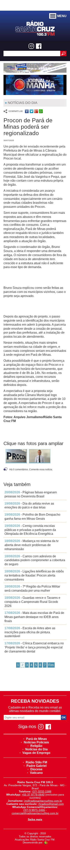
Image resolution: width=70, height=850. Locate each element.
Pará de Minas (36, 738)
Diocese (36, 769)
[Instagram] (31, 46)
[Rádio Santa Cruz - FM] (35, 27)
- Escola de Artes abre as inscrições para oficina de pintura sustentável (29, 632)
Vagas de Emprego (36, 752)
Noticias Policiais (36, 742)
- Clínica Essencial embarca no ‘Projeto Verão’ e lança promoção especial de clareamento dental (34, 647)
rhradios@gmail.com (51, 803)
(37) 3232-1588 (41, 791)
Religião (36, 745)
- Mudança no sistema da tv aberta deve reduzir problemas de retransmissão (31, 545)
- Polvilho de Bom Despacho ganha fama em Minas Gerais (32, 516)
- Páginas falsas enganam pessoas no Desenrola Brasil (30, 494)
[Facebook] (38, 46)
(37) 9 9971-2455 (34, 810)
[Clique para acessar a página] (35, 68)
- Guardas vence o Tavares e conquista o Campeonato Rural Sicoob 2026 (32, 602)
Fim (51, 665)
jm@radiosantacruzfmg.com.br (43, 800)
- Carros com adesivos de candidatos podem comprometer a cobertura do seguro (34, 560)
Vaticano (36, 772)
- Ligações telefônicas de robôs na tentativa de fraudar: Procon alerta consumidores (34, 575)
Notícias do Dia (36, 749)
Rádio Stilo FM (36, 762)
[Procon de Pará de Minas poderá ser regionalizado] (16, 456)
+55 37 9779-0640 (33, 794)
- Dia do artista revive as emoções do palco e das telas (29, 505)
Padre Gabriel (36, 765)
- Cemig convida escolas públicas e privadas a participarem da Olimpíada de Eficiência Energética (30, 530)
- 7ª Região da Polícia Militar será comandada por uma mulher (32, 588)
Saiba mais (35, 819)
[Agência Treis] (45, 842)
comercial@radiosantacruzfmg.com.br (35, 813)
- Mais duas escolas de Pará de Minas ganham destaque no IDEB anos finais (34, 617)
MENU (61, 16)
